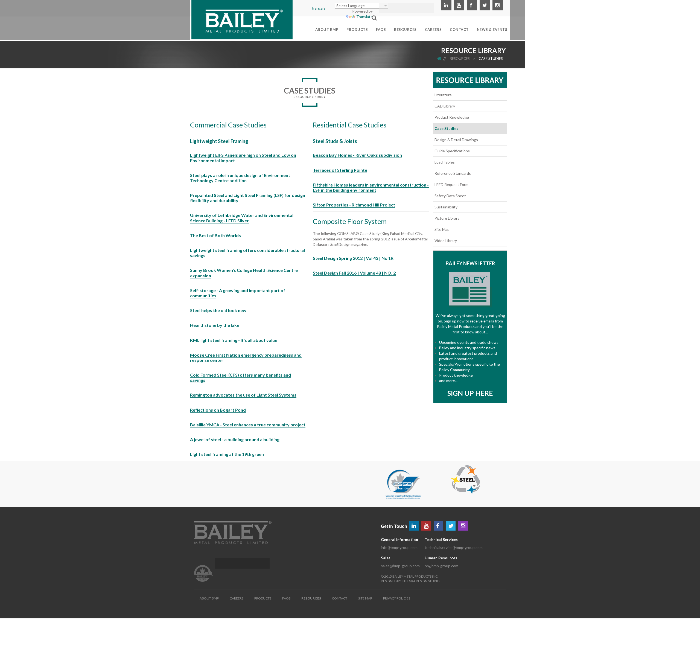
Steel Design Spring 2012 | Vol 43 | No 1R (353, 258)
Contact (339, 598)
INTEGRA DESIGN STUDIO (421, 581)
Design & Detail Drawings (456, 139)
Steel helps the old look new (218, 310)
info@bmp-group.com (399, 547)
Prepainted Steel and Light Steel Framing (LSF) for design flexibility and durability (247, 198)
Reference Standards (452, 173)
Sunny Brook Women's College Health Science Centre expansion (244, 272)
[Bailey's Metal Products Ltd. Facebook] (472, 5)
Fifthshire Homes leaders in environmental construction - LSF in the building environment (371, 187)
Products (262, 598)
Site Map (442, 229)
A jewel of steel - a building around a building (234, 439)
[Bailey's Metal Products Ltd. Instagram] (497, 5)
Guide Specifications (452, 151)
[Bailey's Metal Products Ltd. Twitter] (485, 5)
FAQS (286, 598)
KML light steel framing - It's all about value (233, 340)
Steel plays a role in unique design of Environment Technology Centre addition (240, 178)
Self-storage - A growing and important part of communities (237, 293)
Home (443, 58)
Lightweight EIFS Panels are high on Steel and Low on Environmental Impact (243, 157)
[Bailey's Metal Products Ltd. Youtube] (459, 5)
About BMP (209, 598)
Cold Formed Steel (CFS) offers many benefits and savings (240, 377)
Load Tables (444, 162)
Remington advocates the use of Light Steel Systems (243, 394)
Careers (236, 598)
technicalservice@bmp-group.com (454, 547)
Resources (460, 58)
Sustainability (445, 207)
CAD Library (444, 106)
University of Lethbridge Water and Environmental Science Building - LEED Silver (241, 218)
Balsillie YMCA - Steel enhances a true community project (247, 424)
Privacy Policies (396, 598)
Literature (443, 94)
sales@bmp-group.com (400, 565)
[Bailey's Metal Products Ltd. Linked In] (446, 5)
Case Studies (491, 58)
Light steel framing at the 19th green (227, 454)
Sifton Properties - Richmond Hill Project (354, 204)
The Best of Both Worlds (215, 235)
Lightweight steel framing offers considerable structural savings (247, 253)
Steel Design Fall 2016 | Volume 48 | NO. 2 (354, 272)
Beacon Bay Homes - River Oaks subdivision (357, 155)
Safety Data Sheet (450, 195)
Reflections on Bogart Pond (218, 409)
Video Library (445, 240)
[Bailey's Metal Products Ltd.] (242, 19)
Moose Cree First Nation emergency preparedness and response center (246, 357)
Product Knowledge (451, 117)
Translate (364, 16)
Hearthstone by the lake (214, 325)
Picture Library (446, 218)
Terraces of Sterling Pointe (340, 170)
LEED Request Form (451, 184)
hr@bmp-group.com (441, 565)
